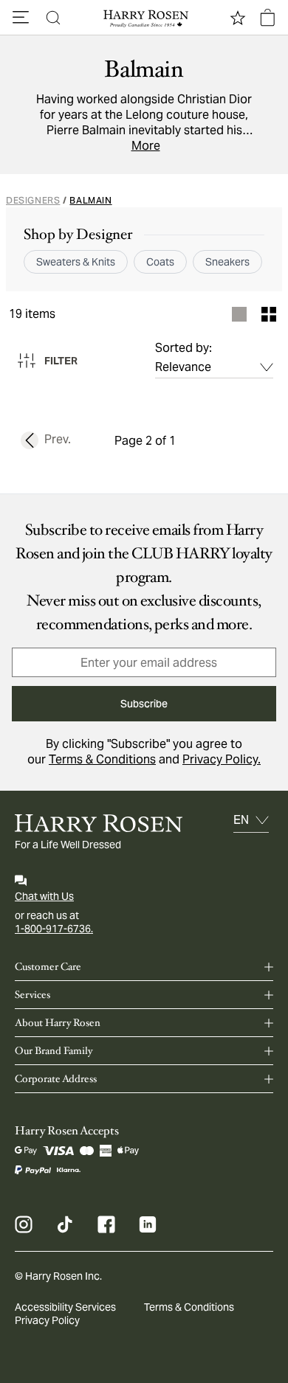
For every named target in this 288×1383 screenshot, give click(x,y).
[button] (20, 18)
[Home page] (144, 17)
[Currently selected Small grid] (268, 314)
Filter (61, 360)
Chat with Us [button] (44, 896)
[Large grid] (239, 314)
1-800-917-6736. (54, 928)
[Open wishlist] (238, 17)
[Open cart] (267, 17)
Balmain (90, 200)
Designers (33, 200)
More (145, 145)
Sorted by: (183, 348)
